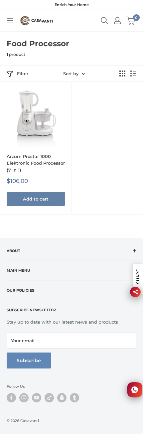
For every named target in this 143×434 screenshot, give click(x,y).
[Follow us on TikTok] (49, 397)
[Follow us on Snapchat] (62, 397)
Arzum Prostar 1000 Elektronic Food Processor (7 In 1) (36, 163)
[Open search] (104, 20)
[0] (131, 21)
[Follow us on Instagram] (24, 397)
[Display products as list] (133, 73)
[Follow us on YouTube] (36, 397)
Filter (22, 73)
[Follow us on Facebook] (11, 397)
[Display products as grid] (122, 73)
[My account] (117, 20)
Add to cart (36, 199)
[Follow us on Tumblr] (74, 397)
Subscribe (29, 360)
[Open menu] (10, 20)
